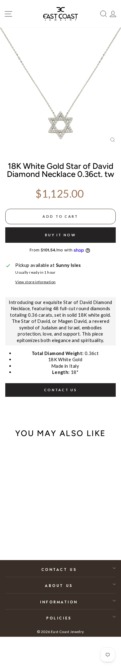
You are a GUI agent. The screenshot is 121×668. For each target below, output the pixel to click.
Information (59, 602)
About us (59, 585)
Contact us (60, 390)
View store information (35, 282)
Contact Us (59, 569)
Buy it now (60, 235)
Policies (58, 618)
